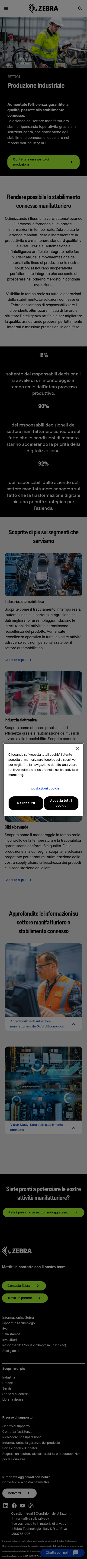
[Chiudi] (77, 749)
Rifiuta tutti (26, 803)
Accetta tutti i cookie (61, 803)
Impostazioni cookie (43, 788)
